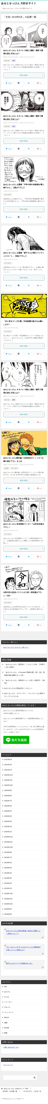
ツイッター (7, 194)
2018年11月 (8, 899)
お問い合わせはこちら (11, 1047)
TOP (16, 1088)
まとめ (6, 468)
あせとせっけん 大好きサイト (18, 3)
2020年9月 (8, 790)
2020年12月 (8, 775)
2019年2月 (8, 883)
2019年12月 (8, 837)
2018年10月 (8, 904)
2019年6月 (8, 862)
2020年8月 (8, 795)
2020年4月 (8, 816)
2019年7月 (8, 857)
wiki (5, 986)
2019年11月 (8, 842)
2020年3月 (8, 821)
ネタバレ (7, 60)
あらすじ (7, 992)
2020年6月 (8, 806)
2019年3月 (8, 878)
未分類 (6, 1028)
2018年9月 (8, 909)
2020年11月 (8, 780)
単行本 (6, 1017)
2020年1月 (8, 832)
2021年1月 (8, 770)
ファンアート (9, 1012)
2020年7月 (8, 801)
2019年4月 (8, 873)
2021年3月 (8, 764)
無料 (5, 1033)
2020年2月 (8, 826)
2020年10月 (8, 785)
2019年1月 (8, 888)
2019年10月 (8, 847)
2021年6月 (8, 759)
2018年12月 (8, 893)
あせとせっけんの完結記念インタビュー (18, 688)
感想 (13, 60)
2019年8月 (8, 852)
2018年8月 (8, 914)
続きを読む (24, 75)
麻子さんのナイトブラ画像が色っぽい (19, 963)
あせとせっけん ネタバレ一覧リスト (16, 647)
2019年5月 (8, 868)
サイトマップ (8, 1065)
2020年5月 (8, 811)
